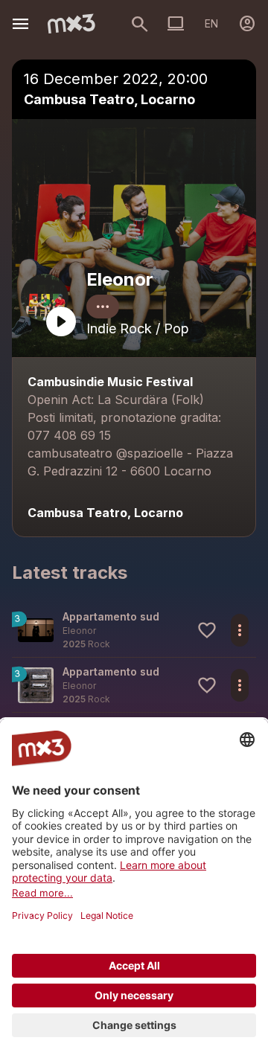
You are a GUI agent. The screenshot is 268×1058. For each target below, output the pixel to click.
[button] (134, 630)
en (211, 23)
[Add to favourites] (207, 630)
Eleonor (119, 279)
